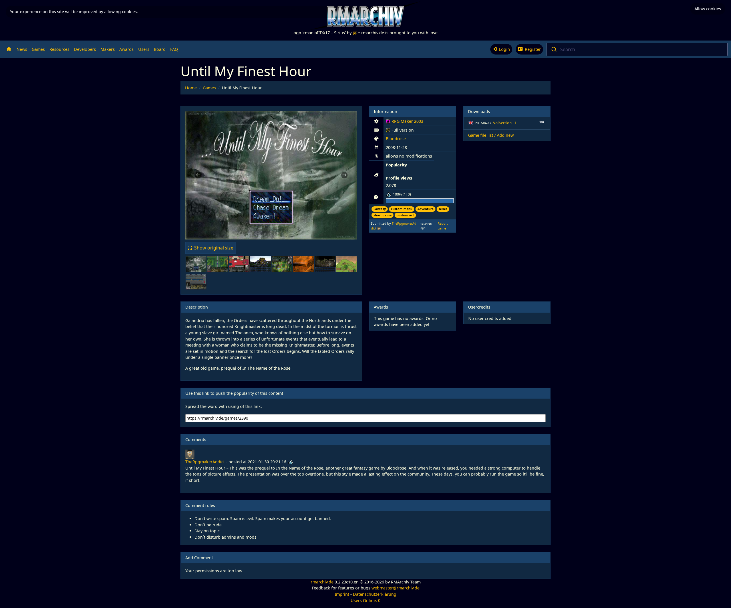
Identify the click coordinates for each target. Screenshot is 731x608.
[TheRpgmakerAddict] (379, 228)
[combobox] (637, 49)
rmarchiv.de (322, 582)
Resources (59, 49)
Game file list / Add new (491, 135)
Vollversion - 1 (505, 122)
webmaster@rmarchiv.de (395, 588)
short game (382, 215)
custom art (405, 215)
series (443, 209)
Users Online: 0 (365, 600)
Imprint (342, 594)
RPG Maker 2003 (404, 122)
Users (143, 49)
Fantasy (379, 209)
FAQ (174, 49)
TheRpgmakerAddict (205, 461)
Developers (85, 49)
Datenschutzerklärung (374, 594)
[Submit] (553, 49)
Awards (126, 49)
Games (38, 49)
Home (191, 87)
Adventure (425, 209)
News (22, 49)
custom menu (401, 209)
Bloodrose (396, 138)
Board (160, 49)
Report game (443, 225)
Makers (108, 49)
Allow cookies (707, 8)
